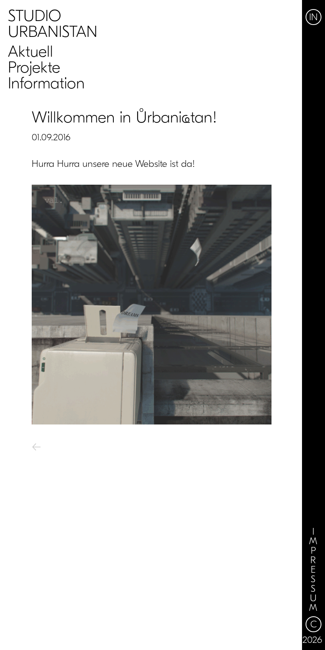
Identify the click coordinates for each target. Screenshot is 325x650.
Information (46, 83)
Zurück (60, 448)
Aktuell (30, 51)
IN (313, 17)
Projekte (34, 67)
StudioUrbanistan (53, 24)
